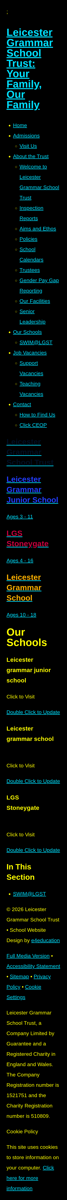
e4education (45, 940)
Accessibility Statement (33, 966)
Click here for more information (30, 1178)
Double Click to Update (33, 712)
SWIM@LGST (29, 894)
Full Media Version (28, 956)
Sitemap (19, 976)
